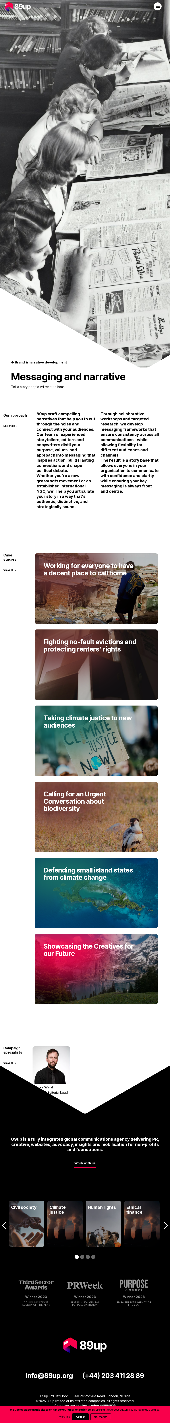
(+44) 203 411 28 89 (113, 1376)
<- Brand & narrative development (39, 362)
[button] (158, 6)
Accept (80, 1416)
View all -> (9, 570)
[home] (17, 6)
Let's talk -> (10, 425)
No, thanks (100, 1417)
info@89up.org (49, 1376)
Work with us (85, 1163)
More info (64, 1416)
